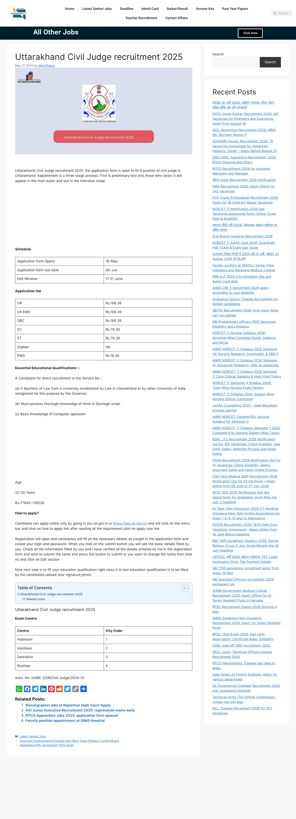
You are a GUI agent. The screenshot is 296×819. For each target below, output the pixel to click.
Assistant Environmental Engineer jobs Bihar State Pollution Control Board (69, 740)
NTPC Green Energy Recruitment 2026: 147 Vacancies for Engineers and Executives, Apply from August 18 (245, 118)
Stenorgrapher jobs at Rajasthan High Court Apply (68, 705)
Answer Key (205, 9)
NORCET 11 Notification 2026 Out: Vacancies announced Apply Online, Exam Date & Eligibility (244, 214)
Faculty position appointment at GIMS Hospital (65, 721)
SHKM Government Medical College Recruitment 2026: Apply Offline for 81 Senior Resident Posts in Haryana (241, 595)
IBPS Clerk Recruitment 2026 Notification (244, 180)
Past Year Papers (235, 9)
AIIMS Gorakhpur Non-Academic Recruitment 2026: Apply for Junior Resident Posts (246, 623)
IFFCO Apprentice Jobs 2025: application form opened (71, 715)
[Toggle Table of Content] (183, 588)
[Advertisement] (103, 217)
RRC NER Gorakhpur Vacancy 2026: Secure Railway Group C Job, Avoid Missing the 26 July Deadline (245, 545)
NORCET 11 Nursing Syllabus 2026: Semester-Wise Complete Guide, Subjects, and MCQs (244, 338)
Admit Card (150, 9)
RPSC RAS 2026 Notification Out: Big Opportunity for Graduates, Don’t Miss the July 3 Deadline (244, 497)
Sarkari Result (177, 9)
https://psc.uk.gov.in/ (130, 523)
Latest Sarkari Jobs (97, 9)
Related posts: (36, 599)
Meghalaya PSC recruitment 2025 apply (47, 745)
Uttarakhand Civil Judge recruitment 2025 (51, 594)
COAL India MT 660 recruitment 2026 (241, 645)
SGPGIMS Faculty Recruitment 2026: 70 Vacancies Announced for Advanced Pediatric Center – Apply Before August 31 (244, 146)
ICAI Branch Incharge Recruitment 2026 (242, 236)
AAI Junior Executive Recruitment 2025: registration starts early (80, 710)
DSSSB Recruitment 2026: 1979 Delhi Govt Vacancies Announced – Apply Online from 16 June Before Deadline (244, 529)
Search (218, 54)
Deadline (126, 9)
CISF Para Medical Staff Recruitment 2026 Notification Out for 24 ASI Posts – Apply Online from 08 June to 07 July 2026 (244, 481)
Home (69, 9)
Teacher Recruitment (141, 18)
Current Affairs (176, 18)
